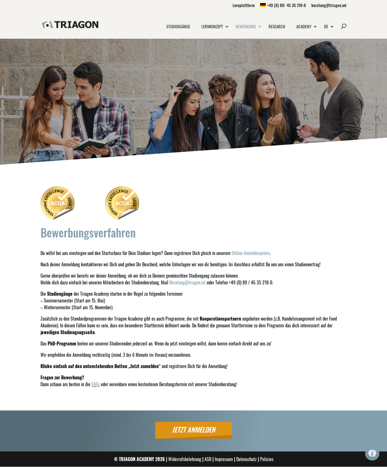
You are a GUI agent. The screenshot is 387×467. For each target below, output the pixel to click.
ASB (208, 459)
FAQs (96, 384)
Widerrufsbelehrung (184, 459)
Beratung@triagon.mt (187, 282)
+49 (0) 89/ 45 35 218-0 (286, 5)
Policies (266, 459)
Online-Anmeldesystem (251, 253)
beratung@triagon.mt (328, 5)
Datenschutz (246, 459)
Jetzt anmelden (193, 429)
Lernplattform (244, 5)
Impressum (224, 459)
